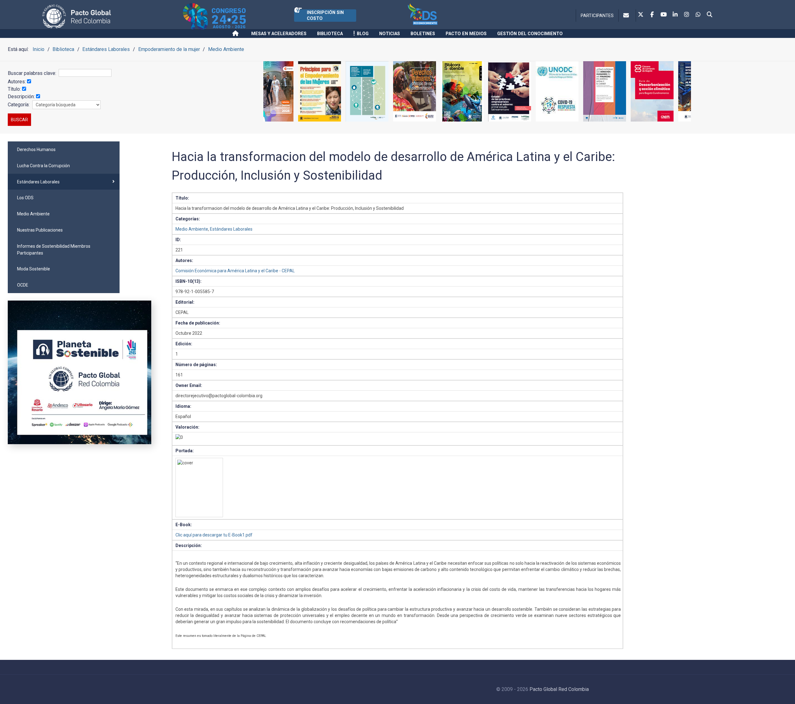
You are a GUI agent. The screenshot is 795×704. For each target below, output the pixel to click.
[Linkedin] (675, 15)
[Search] (709, 15)
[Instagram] (686, 15)
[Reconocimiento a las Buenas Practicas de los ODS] (449, 16)
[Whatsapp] (698, 15)
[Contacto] (627, 15)
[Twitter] (640, 15)
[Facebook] (652, 15)
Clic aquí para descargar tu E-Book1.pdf (213, 534)
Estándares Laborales (231, 229)
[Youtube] (663, 15)
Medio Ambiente (191, 229)
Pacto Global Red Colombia (559, 689)
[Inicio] (236, 33)
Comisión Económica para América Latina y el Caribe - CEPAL (235, 270)
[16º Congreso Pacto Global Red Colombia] (238, 16)
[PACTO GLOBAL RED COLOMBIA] (111, 16)
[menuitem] (64, 149)
